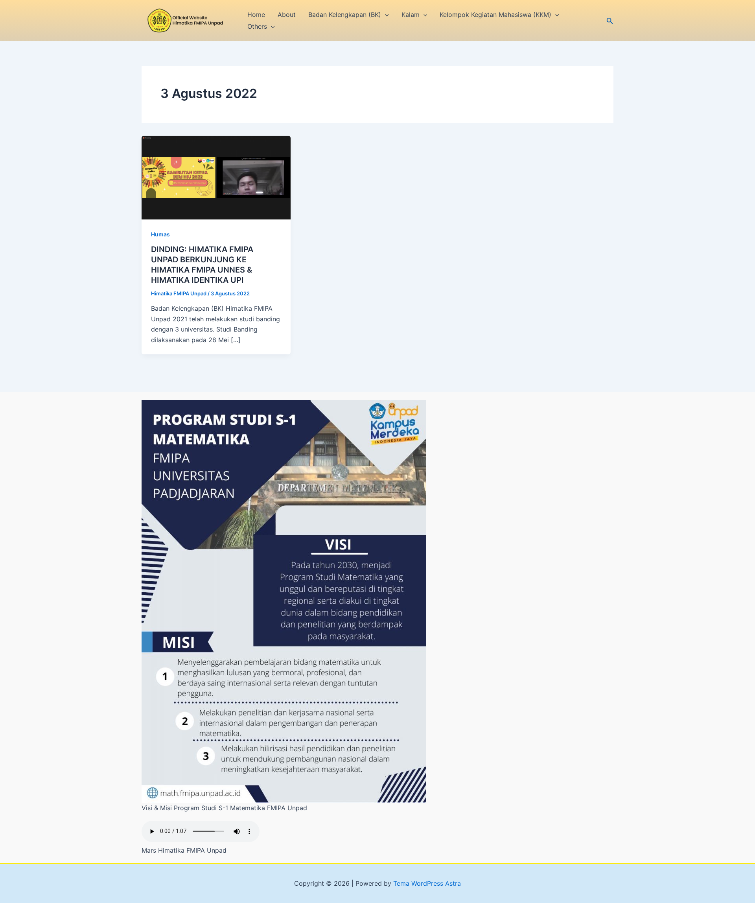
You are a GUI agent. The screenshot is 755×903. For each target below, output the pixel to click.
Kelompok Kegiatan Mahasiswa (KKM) (495, 14)
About (287, 14)
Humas (160, 234)
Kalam (410, 14)
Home (256, 14)
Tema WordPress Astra (427, 883)
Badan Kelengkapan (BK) (344, 14)
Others (257, 26)
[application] (385, 14)
